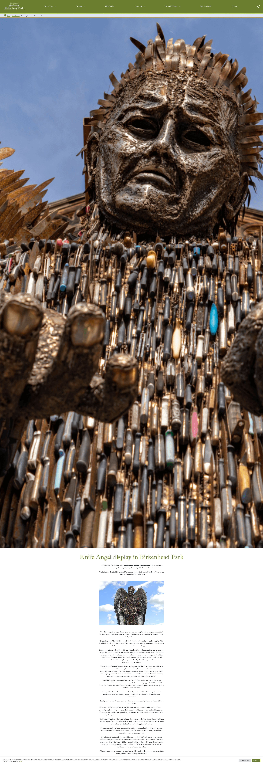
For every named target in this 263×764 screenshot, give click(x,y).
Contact (235, 6)
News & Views (171, 6)
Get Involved (205, 6)
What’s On (109, 6)
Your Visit (49, 6)
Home (8, 16)
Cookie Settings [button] (244, 760)
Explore (79, 6)
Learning (138, 6)
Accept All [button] (256, 760)
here (20, 761)
